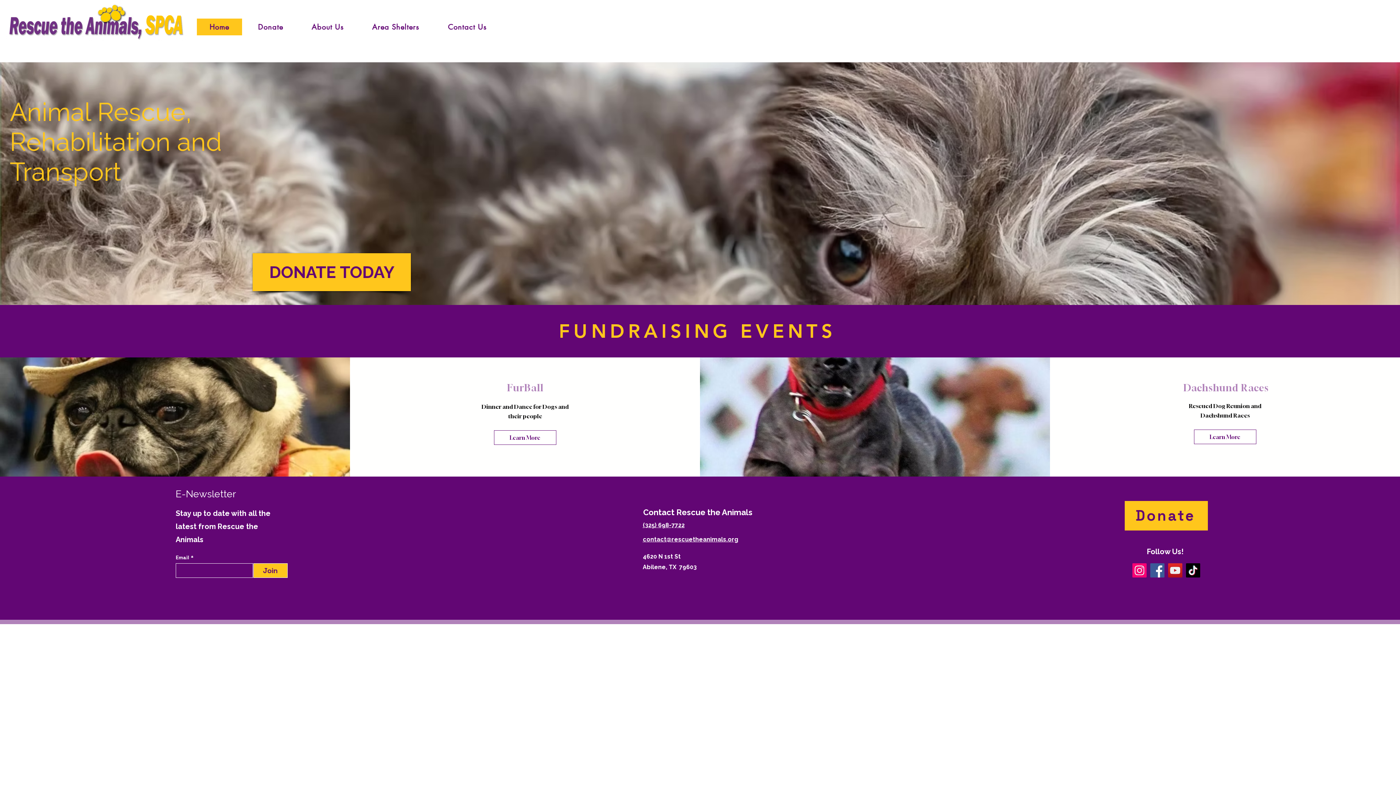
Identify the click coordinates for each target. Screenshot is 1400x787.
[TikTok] (1193, 570)
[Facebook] (1157, 570)
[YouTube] (1175, 570)
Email (183, 557)
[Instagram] (1139, 570)
